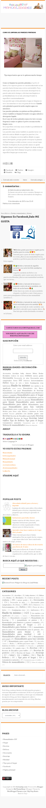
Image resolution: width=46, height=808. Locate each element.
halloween (7, 386)
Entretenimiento (37, 380)
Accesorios (7, 373)
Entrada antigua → (38, 180)
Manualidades (8, 462)
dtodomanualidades (10, 468)
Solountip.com (21, 787)
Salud (40, 418)
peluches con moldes (25, 413)
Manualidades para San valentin (26, 407)
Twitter (20, 170)
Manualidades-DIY (10, 739)
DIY (21, 380)
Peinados (12, 414)
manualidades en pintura (12, 393)
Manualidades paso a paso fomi (15, 409)
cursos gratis (38, 376)
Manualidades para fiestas (15, 397)
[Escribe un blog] (6, 163)
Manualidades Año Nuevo (33, 388)
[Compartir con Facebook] (11, 163)
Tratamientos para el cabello (33, 423)
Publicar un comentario (11, 203)
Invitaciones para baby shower (23, 518)
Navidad (6, 759)
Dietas (16, 381)
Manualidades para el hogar (30, 395)
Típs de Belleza (17, 420)
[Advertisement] (20, 22)
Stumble (8, 172)
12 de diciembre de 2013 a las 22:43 (20, 201)
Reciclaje (33, 418)
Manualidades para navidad (29, 402)
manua (20, 388)
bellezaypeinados (9, 456)
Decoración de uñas (22, 378)
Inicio (25, 180)
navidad (6, 414)
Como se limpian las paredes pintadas (19, 32)
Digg (19, 172)
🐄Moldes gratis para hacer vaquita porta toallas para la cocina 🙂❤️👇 (28, 251)
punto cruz (38, 413)
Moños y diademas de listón (32, 411)
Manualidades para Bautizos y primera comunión (21, 622)
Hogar (5, 743)
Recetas (6, 416)
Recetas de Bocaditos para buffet (23, 416)
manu (14, 388)
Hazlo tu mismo (21, 385)
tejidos (6, 420)
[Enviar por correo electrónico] (4, 163)
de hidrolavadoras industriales (19, 190)
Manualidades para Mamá (17, 632)
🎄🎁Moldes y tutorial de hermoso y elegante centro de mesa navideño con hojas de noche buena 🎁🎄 (27, 286)
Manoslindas (7, 453)
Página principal (9, 770)
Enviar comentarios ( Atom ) (21, 213)
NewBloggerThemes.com (16, 791)
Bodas (41, 373)
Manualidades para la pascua (19, 400)
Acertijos (16, 373)
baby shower (27, 373)
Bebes (36, 373)
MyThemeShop (19, 789)
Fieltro (6, 383)
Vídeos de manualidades (14, 425)
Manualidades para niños (15, 404)
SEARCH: (6, 675)
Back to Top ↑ (23, 793)
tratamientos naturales (13, 423)
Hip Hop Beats (32, 791)
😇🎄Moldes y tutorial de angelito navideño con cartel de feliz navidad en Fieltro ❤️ (27, 268)
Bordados (7, 376)
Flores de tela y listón (20, 383)
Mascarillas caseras (34, 409)
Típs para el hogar (10, 763)
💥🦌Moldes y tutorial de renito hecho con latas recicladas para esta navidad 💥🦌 (29, 303)
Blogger (31, 445)
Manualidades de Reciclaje (32, 390)
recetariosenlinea (9, 465)
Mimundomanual (9, 459)
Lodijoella (6, 471)
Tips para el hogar (34, 420)
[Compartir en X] (9, 163)
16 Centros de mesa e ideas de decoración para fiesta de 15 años (27, 545)
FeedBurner (27, 360)
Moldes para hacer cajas (12, 411)
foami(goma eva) (36, 383)
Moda (41, 409)
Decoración (8, 378)
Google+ (30, 170)
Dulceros (27, 381)
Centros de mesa (18, 376)
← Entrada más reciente (10, 180)
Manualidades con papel (12, 391)
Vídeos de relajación (31, 425)
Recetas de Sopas (21, 418)
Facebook (9, 170)
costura (29, 375)
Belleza (6, 749)
